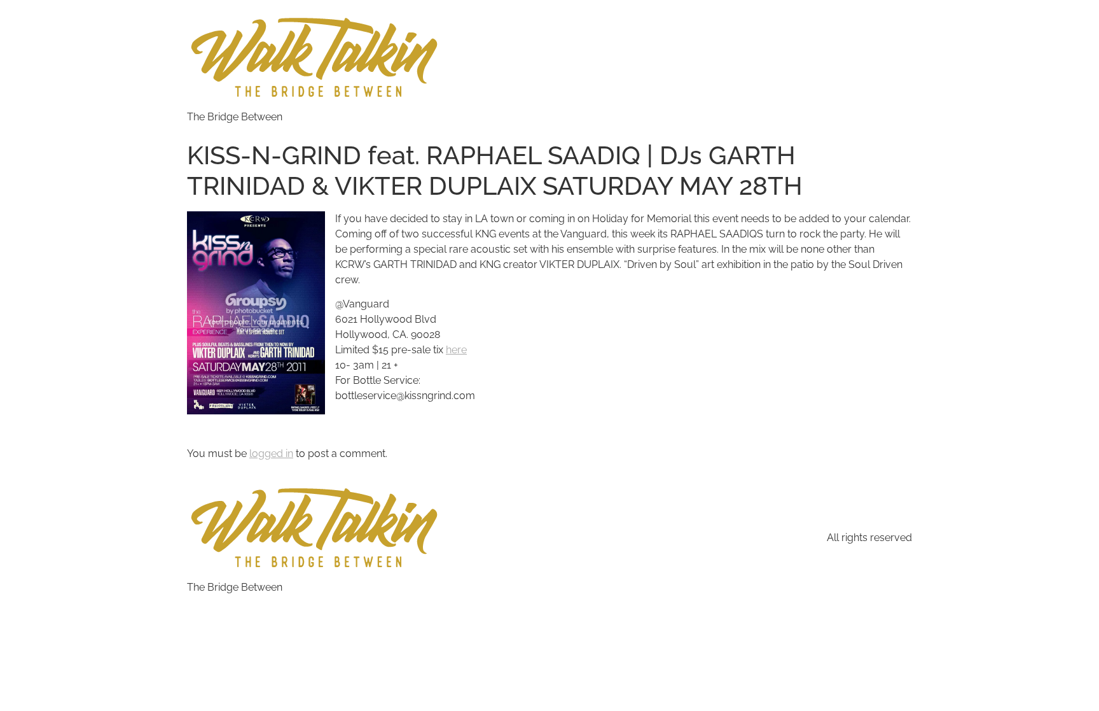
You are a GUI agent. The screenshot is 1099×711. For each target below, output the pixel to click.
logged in (271, 453)
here (456, 350)
